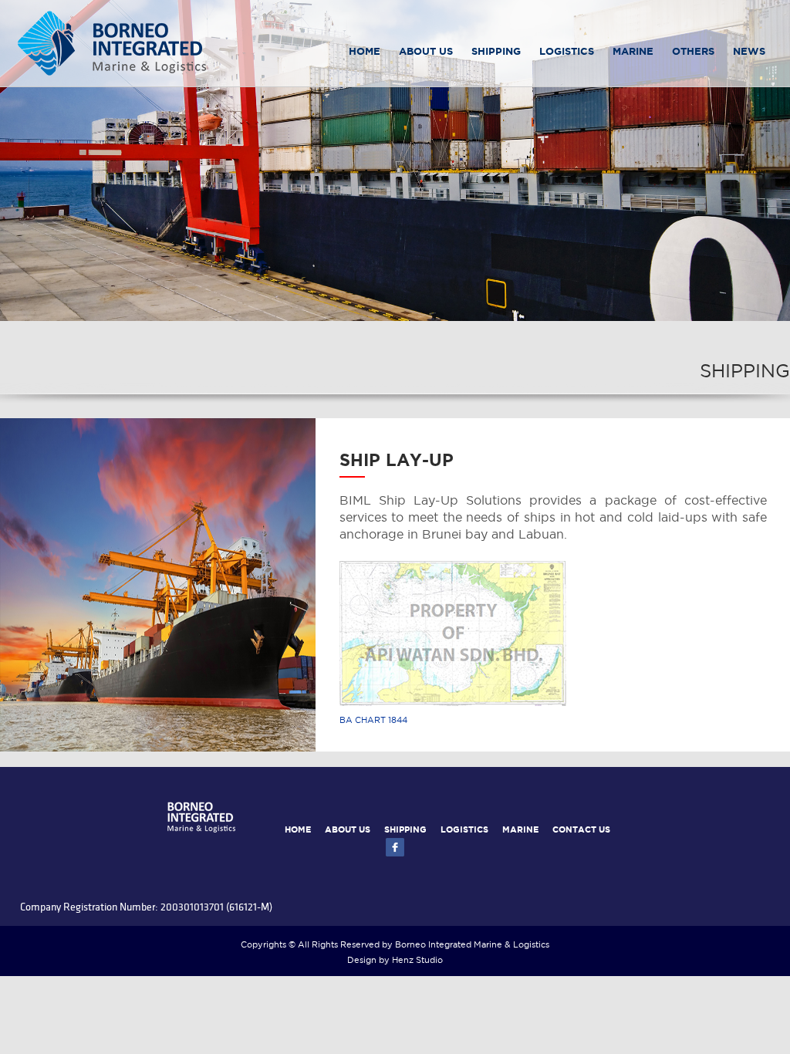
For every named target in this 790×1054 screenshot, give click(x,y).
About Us (426, 52)
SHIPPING (405, 830)
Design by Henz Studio (395, 960)
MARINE (633, 52)
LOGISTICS (566, 52)
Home (364, 52)
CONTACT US (581, 830)
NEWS (749, 52)
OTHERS (693, 52)
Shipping (496, 52)
